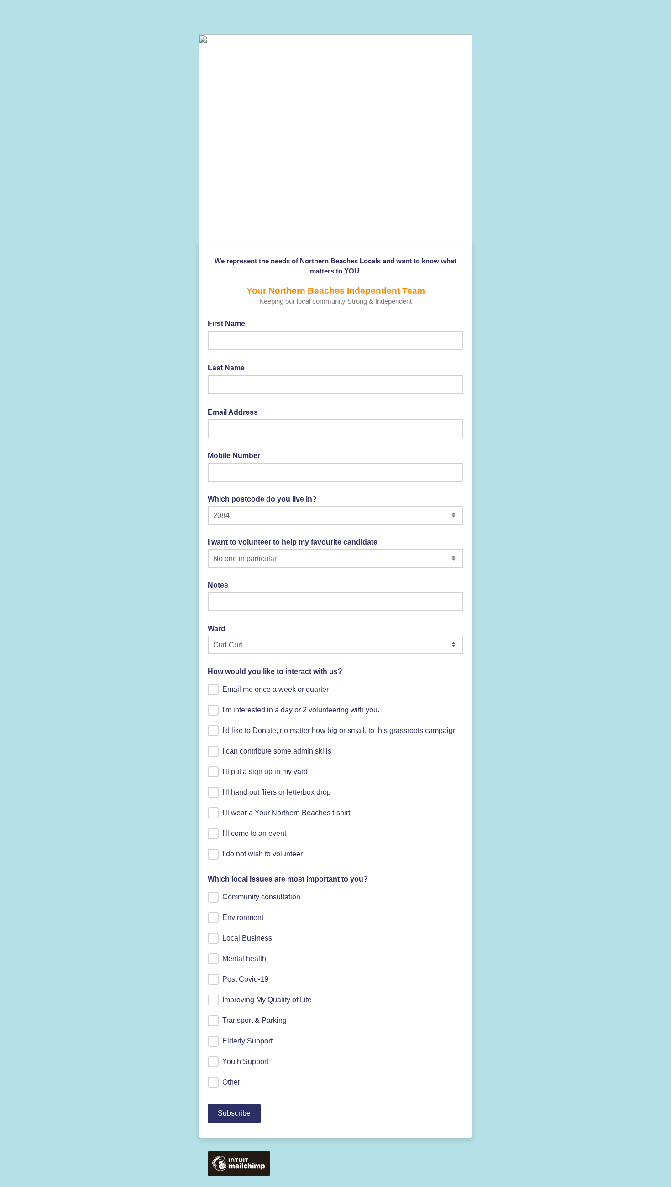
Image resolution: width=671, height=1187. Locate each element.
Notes (218, 585)
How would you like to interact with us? (275, 671)
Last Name (229, 367)
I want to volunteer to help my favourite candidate (292, 542)
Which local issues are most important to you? (288, 879)
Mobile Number (234, 456)
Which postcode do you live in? (262, 499)
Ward (216, 628)
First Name (229, 323)
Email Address (235, 411)
